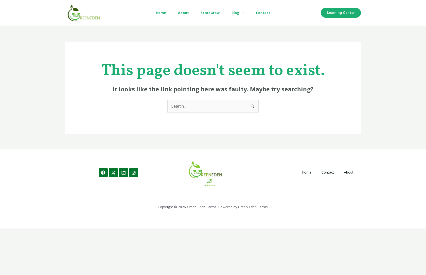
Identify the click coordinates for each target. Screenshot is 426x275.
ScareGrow (210, 12)
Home (161, 12)
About (183, 12)
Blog (235, 12)
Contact (263, 12)
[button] (241, 12)
